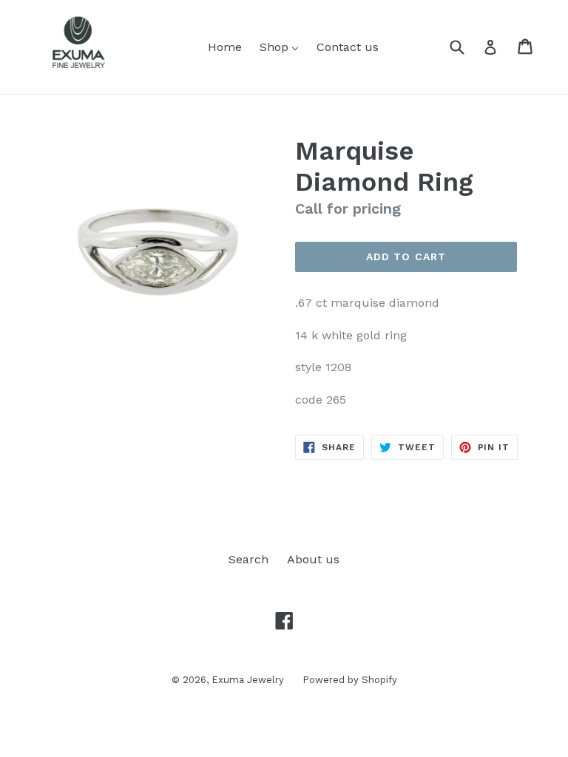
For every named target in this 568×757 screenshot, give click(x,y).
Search (248, 559)
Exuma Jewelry (248, 679)
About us (313, 559)
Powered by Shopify (349, 679)
